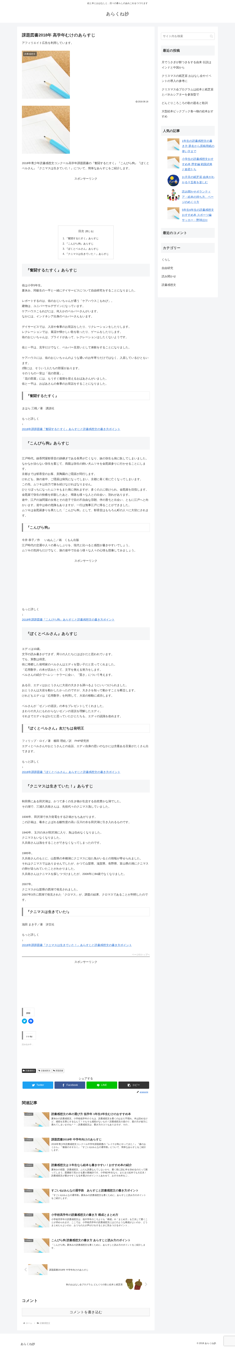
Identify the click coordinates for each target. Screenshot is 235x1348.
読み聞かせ (169, 276)
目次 (81, 231)
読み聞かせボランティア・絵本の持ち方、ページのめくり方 (198, 197)
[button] (133, 1085)
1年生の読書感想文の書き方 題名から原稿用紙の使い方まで (198, 146)
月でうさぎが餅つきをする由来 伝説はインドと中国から (186, 65)
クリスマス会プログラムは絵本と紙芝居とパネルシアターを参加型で (187, 92)
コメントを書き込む (86, 1312)
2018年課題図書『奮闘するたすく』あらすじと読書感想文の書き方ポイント (71, 429)
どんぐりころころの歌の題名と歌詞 (185, 103)
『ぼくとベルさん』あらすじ (82, 248)
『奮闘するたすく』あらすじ (82, 238)
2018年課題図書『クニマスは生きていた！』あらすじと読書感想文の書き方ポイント (77, 945)
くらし (166, 259)
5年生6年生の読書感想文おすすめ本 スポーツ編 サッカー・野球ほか (198, 215)
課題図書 (59, 1071)
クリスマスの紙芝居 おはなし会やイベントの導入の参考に (186, 78)
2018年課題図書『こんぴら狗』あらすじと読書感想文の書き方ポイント (68, 619)
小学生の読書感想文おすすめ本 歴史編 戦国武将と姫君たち (198, 164)
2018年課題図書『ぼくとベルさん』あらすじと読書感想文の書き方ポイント (71, 772)
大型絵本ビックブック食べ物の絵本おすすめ (187, 114)
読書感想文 (30, 1071)
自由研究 (167, 268)
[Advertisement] (86, 201)
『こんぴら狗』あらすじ (79, 243)
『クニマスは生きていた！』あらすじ (87, 253)
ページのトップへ (141, 954)
